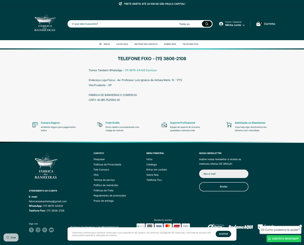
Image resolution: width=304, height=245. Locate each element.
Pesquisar (99, 159)
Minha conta (233, 25)
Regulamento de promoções (110, 195)
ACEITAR (223, 234)
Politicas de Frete (103, 190)
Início (107, 44)
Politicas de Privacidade (107, 164)
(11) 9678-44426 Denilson (141, 70)
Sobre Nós (170, 44)
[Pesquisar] (207, 24)
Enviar (223, 186)
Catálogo (122, 44)
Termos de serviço (104, 179)
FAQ (96, 174)
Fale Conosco (101, 169)
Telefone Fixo (190, 44)
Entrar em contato (146, 44)
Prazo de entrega (104, 200)
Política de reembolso (106, 185)
